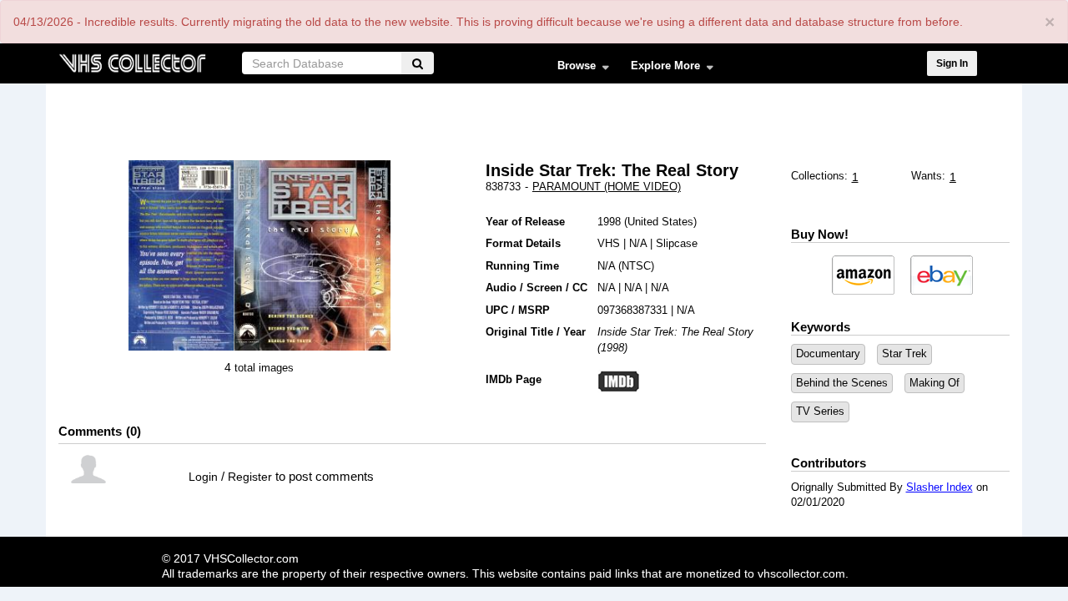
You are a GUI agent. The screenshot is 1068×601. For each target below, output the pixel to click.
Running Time (522, 266)
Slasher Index (939, 487)
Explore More (660, 69)
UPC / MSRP (518, 310)
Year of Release (525, 221)
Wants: (928, 175)
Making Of (934, 382)
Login (203, 476)
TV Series (820, 411)
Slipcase (677, 243)
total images (264, 367)
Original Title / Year (536, 332)
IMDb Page (514, 379)
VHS (608, 243)
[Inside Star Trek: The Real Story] (181, 255)
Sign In (952, 63)
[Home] (132, 61)
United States (660, 221)
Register (250, 476)
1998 (609, 221)
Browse (571, 69)
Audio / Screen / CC (536, 287)
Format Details (523, 243)
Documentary (828, 353)
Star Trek (904, 353)
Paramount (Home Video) (606, 186)
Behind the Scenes (842, 382)
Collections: (819, 175)
